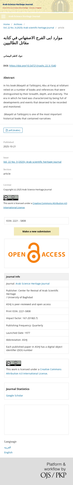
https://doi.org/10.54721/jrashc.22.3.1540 (32, 65)
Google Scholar (14, 395)
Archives (18, 24)
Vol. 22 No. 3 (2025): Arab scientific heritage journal (28, 27)
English (8, 452)
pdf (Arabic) (14, 130)
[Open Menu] (3, 16)
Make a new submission (36, 231)
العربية (7, 447)
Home (6, 24)
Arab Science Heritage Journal (24, 16)
